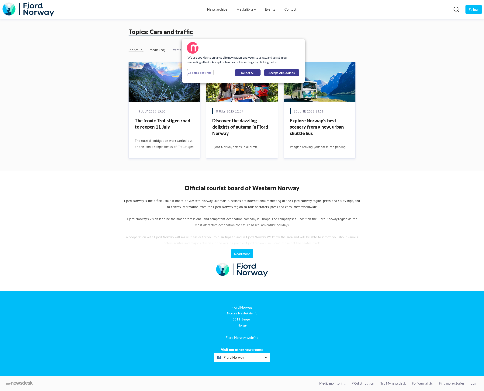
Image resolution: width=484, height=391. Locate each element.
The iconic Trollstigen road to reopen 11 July (162, 124)
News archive (217, 9)
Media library (246, 9)
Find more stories (452, 383)
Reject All (247, 72)
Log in (475, 383)
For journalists (422, 383)
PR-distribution (362, 383)
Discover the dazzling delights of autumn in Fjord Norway (240, 127)
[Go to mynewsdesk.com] (20, 383)
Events (270, 9)
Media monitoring (332, 383)
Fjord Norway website (242, 337)
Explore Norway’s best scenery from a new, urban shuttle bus (317, 127)
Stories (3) (136, 50)
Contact (290, 9)
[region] (243, 61)
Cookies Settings (199, 72)
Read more (242, 254)
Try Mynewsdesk (393, 383)
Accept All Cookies (281, 72)
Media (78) (157, 50)
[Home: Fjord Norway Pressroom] (28, 9)
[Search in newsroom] (456, 9)
